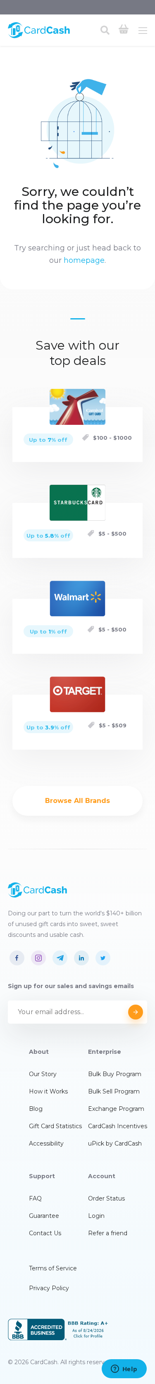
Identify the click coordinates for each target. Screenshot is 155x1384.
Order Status (106, 1198)
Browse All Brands (77, 801)
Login (96, 1216)
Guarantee (44, 1216)
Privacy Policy (49, 1288)
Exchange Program (116, 1108)
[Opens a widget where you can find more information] (124, 1369)
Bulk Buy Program (114, 1074)
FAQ (35, 1198)
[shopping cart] (123, 30)
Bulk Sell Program (114, 1091)
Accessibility (46, 1143)
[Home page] (39, 36)
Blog (36, 1108)
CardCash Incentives (117, 1126)
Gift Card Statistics (55, 1126)
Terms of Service (53, 1268)
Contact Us (45, 1233)
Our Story (43, 1074)
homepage (84, 260)
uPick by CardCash (115, 1143)
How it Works (48, 1091)
